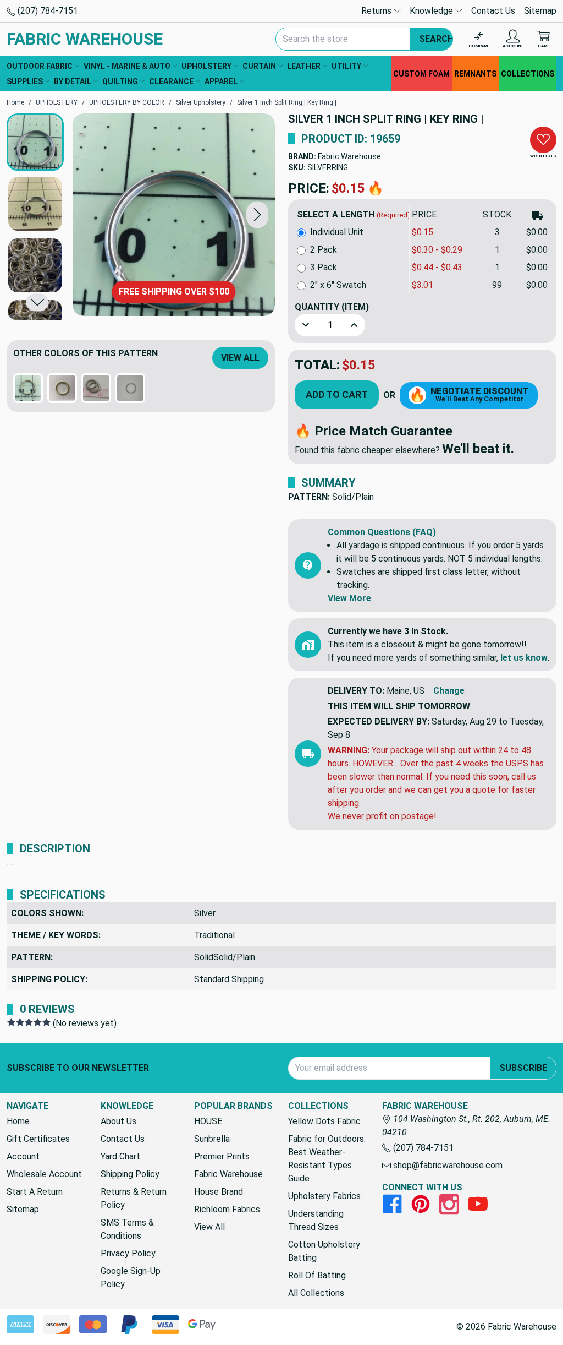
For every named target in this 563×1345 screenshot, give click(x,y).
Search (436, 39)
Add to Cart (337, 394)
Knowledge (432, 11)
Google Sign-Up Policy (131, 1277)
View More (349, 598)
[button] (257, 214)
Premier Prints (222, 1156)
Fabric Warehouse (349, 156)
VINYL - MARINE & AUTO (127, 66)
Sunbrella (212, 1139)
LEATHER (304, 66)
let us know (524, 657)
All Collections (316, 1293)
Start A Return (35, 1191)
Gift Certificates (38, 1139)
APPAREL (221, 81)
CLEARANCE (171, 81)
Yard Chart (120, 1156)
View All (240, 357)
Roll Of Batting (317, 1275)
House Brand (218, 1191)
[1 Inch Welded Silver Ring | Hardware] (96, 388)
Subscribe (523, 1068)
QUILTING (120, 81)
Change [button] (449, 690)
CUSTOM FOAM (421, 73)
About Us (118, 1121)
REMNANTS (475, 73)
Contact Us (493, 11)
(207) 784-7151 (46, 11)
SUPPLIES (25, 81)
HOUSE (208, 1121)
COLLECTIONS (527, 73)
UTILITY (346, 66)
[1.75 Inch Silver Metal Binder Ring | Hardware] (130, 388)
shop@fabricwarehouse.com (447, 1165)
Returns (377, 11)
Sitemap (540, 11)
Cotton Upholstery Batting (324, 1251)
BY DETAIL (72, 81)
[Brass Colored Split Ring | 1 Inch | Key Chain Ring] (28, 388)
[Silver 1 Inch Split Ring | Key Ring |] (174, 214)
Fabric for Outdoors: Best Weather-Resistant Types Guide (327, 1159)
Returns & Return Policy (134, 1198)
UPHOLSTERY (206, 66)
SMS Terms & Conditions (127, 1229)
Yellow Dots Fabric (324, 1121)
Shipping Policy (130, 1174)
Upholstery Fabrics (324, 1196)
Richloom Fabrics (227, 1209)
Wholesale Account (44, 1174)
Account (23, 1156)
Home (18, 1121)
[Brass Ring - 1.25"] (62, 388)
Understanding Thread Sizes (316, 1220)
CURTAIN (259, 66)
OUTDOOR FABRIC (40, 66)
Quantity (332, 307)
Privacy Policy (128, 1253)
